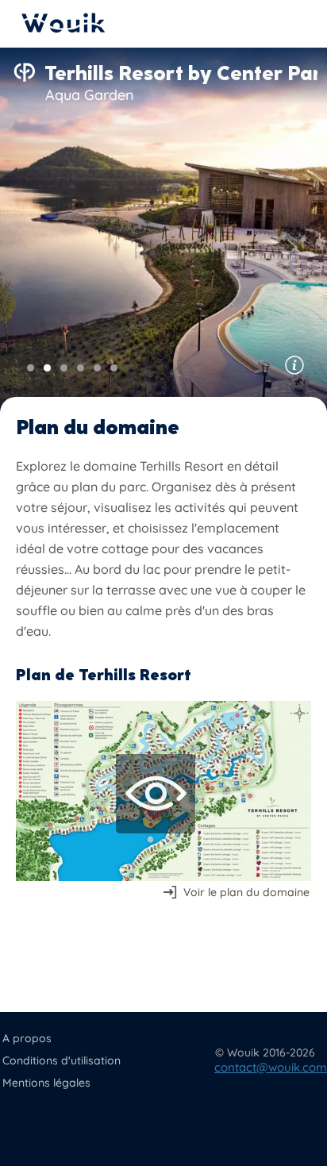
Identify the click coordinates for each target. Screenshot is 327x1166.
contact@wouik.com (270, 1067)
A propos (27, 1038)
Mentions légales (46, 1083)
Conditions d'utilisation (61, 1060)
